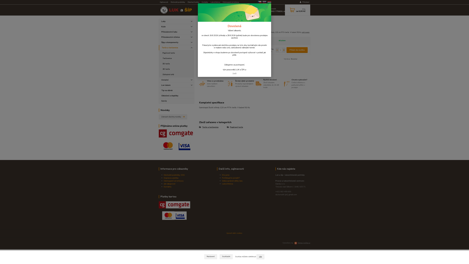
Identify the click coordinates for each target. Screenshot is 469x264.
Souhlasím (226, 256)
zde (260, 256)
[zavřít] (267, 7)
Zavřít (234, 73)
